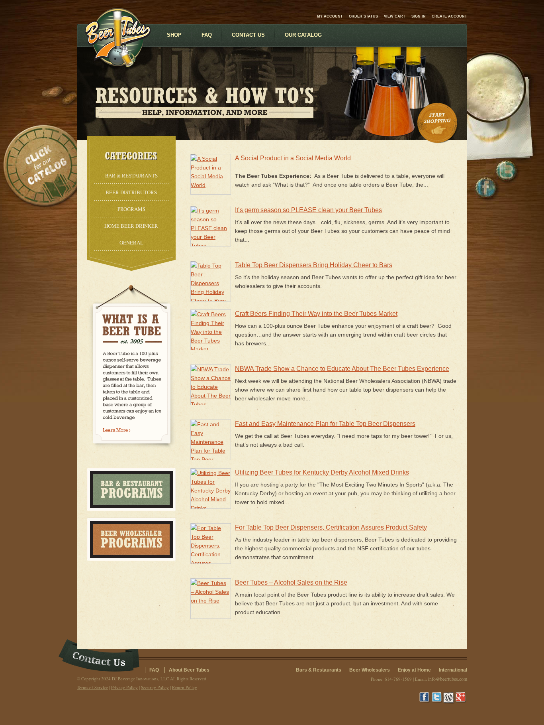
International (453, 670)
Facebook (425, 698)
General (131, 242)
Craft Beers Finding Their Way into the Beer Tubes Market (316, 313)
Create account (449, 16)
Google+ (461, 698)
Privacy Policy (124, 687)
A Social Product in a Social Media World (293, 158)
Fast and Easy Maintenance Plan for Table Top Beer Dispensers (325, 423)
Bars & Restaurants (318, 670)
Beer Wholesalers (369, 670)
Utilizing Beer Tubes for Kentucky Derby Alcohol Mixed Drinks (322, 472)
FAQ (154, 670)
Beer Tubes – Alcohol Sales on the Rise (291, 582)
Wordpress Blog (449, 698)
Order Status (363, 16)
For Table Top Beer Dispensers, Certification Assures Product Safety (331, 527)
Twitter (437, 698)
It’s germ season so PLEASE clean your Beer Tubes (308, 210)
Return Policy (184, 687)
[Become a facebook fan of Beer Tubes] (486, 188)
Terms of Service (92, 687)
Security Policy (155, 687)
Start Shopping (438, 123)
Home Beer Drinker (131, 225)
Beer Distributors (131, 192)
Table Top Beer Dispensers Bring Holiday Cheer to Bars (313, 265)
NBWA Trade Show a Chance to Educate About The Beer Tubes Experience (342, 368)
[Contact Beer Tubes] (99, 656)
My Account (330, 16)
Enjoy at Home (414, 670)
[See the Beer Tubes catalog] (40, 165)
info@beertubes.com (447, 679)
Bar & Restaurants (131, 175)
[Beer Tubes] (118, 65)
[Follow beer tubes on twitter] (506, 170)
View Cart (394, 16)
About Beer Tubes (189, 670)
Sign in (418, 16)
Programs (131, 209)
